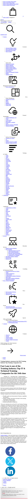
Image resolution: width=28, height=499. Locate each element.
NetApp (7, 182)
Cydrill (7, 168)
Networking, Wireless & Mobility (12, 278)
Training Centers (9, 74)
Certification (5, 195)
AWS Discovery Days (10, 306)
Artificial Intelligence (10, 273)
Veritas (7, 193)
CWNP (7, 167)
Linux (7, 123)
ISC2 (7, 176)
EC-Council (8, 170)
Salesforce (8, 188)
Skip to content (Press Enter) (9, 5)
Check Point (8, 161)
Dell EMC (8, 169)
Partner (7, 73)
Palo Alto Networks (10, 185)
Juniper (7, 177)
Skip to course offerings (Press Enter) (10, 4)
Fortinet (7, 171)
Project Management (10, 87)
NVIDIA (8, 183)
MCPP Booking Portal (13, 322)
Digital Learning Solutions (11, 68)
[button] (12, 17)
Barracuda (8, 211)
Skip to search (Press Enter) (8, 2)
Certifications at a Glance (11, 207)
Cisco (7, 162)
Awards (7, 336)
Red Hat (7, 187)
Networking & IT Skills (10, 50)
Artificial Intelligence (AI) (11, 117)
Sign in (4, 485)
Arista (7, 155)
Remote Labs (8, 258)
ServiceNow (8, 231)
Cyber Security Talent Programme (15, 254)
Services (5, 235)
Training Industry (4, 435)
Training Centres (9, 337)
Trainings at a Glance (10, 99)
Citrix (7, 163)
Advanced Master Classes (11, 48)
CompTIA (8, 166)
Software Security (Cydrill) (11, 141)
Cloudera (8, 164)
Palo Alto (8, 226)
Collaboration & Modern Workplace (13, 276)
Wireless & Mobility (10, 125)
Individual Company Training (12, 256)
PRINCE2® (8, 104)
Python (7, 140)
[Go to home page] (2, 19)
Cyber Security (9, 120)
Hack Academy (9, 51)
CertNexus (8, 160)
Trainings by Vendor (10, 64)
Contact (9, 22)
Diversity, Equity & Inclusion (12, 339)
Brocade (7, 158)
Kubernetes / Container (10, 122)
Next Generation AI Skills (11, 49)
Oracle (7, 184)
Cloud (7, 118)
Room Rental (8, 257)
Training (5, 36)
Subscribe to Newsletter (10, 294)
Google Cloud (9, 174)
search (2, 23)
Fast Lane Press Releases (11, 291)
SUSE (7, 190)
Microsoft (8, 181)
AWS (7, 157)
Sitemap (4, 482)
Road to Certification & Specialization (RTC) (17, 321)
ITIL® (7, 101)
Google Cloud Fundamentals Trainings (14, 307)
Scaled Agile (8, 105)
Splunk (7, 189)
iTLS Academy (9, 249)
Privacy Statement (7, 480)
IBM (7, 175)
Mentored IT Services (10, 279)
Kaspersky (8, 178)
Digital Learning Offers (10, 67)
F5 (6, 217)
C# (6, 139)
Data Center (8, 121)
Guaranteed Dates (9, 69)
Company (5, 323)
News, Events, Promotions (8, 280)
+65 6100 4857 (4, 22)
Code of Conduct (9, 338)
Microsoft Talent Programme (14, 253)
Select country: (6, 17)
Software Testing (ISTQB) (11, 143)
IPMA (7, 100)
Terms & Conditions (7, 479)
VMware (7, 194)
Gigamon (8, 173)
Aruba (7, 156)
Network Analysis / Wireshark (12, 124)
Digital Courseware (10, 66)
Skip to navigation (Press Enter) (9, 1)
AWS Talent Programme (13, 251)
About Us (8, 335)
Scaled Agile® (9, 230)
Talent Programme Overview (14, 250)
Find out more (23, 355)
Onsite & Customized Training (12, 72)
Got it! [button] (3, 493)
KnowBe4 (8, 180)
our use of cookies (14, 492)
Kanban (7, 102)
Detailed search (4, 34)
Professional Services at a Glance (12, 271)
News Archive (9, 293)
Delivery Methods (9, 65)
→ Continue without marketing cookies (9, 495)
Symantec (8, 191)
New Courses (8, 71)
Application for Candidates (13, 255)
